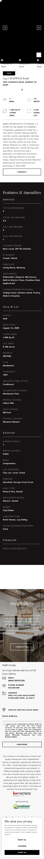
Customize (22, 846)
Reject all (22, 840)
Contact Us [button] (22, 646)
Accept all (22, 852)
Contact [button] (22, 172)
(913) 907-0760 (13, 687)
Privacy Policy (11, 737)
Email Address (9, 716)
